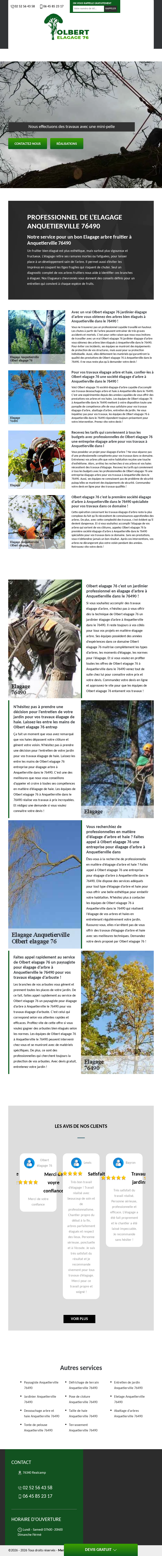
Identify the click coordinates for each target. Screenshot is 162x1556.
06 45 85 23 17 (53, 6)
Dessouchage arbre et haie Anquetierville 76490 (41, 1413)
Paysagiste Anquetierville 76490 (41, 1385)
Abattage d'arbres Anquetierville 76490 (128, 1413)
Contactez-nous (28, 144)
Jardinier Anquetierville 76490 (40, 1399)
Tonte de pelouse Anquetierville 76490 (38, 1427)
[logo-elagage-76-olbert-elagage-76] (67, 27)
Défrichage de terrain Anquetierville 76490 (84, 1385)
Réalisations (67, 144)
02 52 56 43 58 (25, 6)
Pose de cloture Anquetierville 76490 (83, 1399)
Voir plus (79, 1319)
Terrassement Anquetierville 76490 (83, 1427)
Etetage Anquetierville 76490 (129, 1399)
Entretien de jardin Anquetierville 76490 (128, 1385)
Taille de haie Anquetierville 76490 (83, 1413)
